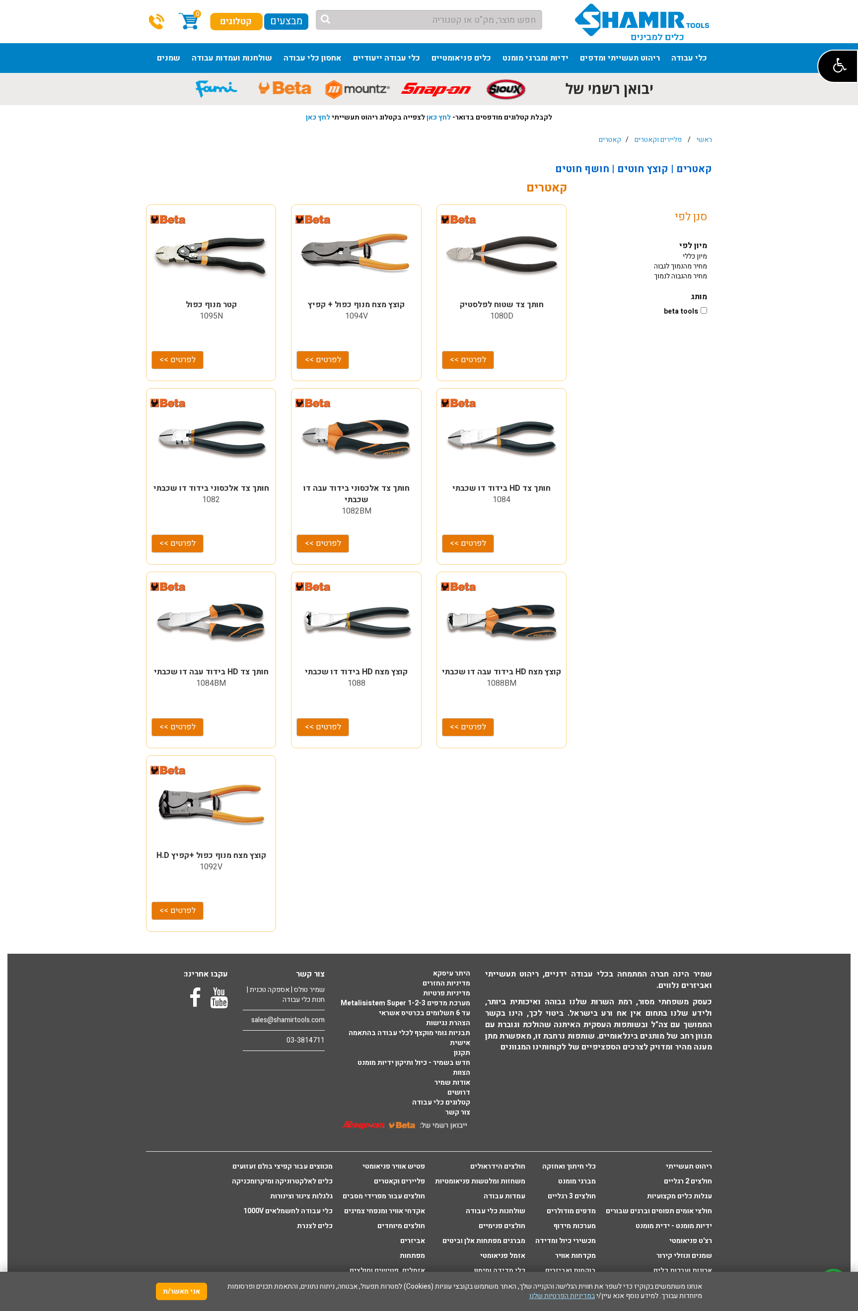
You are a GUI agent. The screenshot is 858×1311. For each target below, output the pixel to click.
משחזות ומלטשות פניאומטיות (480, 1181)
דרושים (458, 1093)
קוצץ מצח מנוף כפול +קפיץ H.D (211, 855)
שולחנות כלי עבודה (495, 1211)
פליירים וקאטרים (658, 139)
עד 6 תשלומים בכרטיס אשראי (424, 1013)
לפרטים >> (177, 360)
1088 (356, 683)
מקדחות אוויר (575, 1256)
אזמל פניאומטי (502, 1256)
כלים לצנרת (315, 1226)
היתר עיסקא (451, 974)
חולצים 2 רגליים (688, 1181)
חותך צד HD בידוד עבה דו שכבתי (211, 672)
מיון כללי (695, 256)
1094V (356, 316)
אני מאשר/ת (181, 1291)
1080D (501, 316)
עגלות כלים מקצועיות (679, 1196)
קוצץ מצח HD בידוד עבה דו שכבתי (501, 672)
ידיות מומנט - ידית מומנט (674, 1226)
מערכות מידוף (575, 1226)
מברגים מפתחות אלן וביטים (483, 1241)
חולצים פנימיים (502, 1226)
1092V (211, 867)
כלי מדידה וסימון (499, 1271)
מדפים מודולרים (571, 1211)
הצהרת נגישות (448, 1023)
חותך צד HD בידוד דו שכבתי (501, 488)
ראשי (704, 139)
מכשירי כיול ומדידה (565, 1241)
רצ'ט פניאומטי (690, 1241)
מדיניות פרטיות (446, 993)
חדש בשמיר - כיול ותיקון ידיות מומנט (414, 1063)
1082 (211, 500)
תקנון (462, 1053)
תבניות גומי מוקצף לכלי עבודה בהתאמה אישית (409, 1038)
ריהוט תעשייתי (689, 1167)
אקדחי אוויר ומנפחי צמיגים (384, 1211)
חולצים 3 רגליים (572, 1196)
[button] (837, 66)
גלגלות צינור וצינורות (301, 1196)
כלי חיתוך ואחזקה (569, 1167)
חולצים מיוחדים (401, 1226)
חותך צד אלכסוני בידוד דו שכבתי (211, 488)
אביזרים (412, 1241)
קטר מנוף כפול (211, 305)
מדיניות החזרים (446, 983)
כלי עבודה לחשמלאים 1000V (288, 1211)
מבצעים (286, 21)
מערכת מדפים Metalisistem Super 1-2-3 (405, 1003)
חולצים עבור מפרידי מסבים (384, 1196)
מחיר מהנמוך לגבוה (680, 266)
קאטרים (610, 139)
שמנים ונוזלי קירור (684, 1256)
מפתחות (412, 1256)
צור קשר (457, 1112)
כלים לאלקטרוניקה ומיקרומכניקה (282, 1181)
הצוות (461, 1073)
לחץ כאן (439, 117)
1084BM (211, 683)
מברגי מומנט (577, 1181)
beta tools (681, 312)
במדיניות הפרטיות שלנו (562, 1296)
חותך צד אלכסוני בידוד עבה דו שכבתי (356, 494)
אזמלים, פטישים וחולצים (387, 1271)
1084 (501, 500)
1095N (211, 316)
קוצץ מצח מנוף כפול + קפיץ (356, 305)
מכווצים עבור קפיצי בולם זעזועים (282, 1167)
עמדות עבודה (504, 1196)
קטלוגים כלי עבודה (441, 1103)
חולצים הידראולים (497, 1167)
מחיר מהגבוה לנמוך (680, 276)
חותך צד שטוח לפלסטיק (502, 305)
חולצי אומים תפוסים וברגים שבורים (659, 1211)
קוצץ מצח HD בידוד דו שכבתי (356, 672)
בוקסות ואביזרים (570, 1271)
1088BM (501, 683)
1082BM (356, 511)
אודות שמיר (452, 1083)
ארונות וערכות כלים (682, 1271)
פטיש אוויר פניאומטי (393, 1167)
